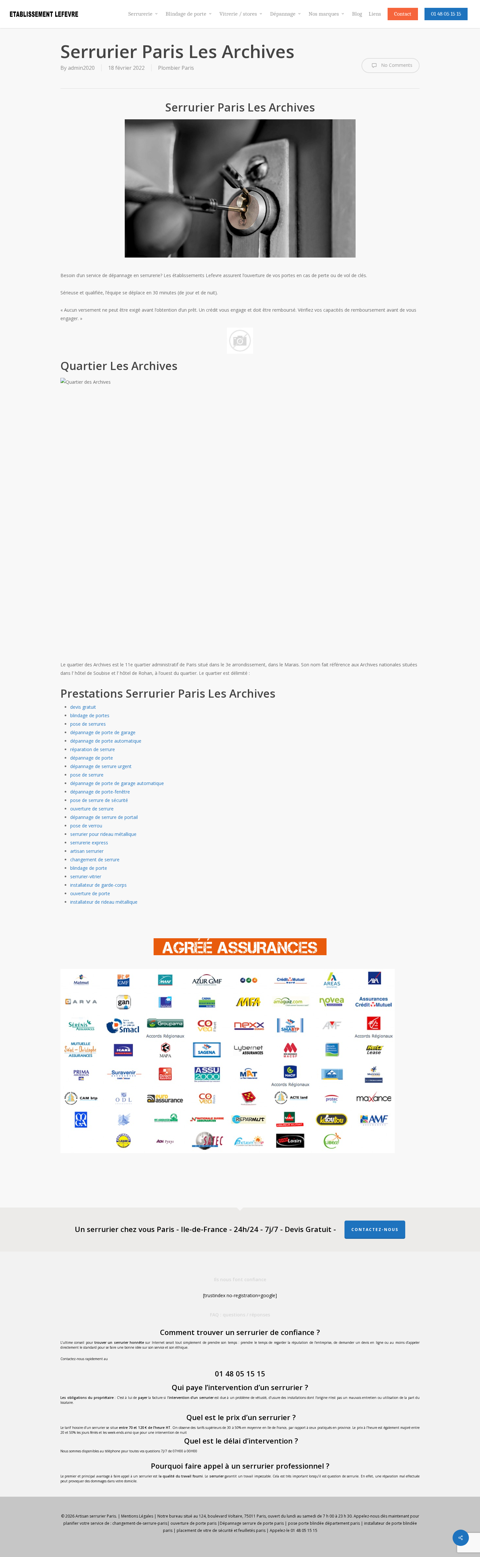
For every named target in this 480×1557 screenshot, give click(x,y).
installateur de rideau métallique (103, 902)
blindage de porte (88, 868)
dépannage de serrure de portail (104, 817)
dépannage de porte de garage (103, 732)
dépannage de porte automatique (105, 741)
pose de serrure (87, 775)
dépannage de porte (91, 758)
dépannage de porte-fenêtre (100, 792)
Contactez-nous (374, 1229)
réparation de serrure (92, 749)
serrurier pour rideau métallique (103, 834)
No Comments (396, 65)
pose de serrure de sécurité (99, 800)
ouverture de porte (90, 893)
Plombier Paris (176, 67)
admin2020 (81, 67)
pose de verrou (86, 826)
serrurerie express (89, 842)
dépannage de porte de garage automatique (117, 783)
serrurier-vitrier (85, 876)
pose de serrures (88, 724)
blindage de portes (89, 715)
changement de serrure (95, 859)
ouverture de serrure (92, 809)
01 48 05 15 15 (240, 1373)
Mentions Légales (137, 1516)
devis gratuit (83, 707)
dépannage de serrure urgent (101, 766)
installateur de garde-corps (98, 885)
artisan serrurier (87, 851)
